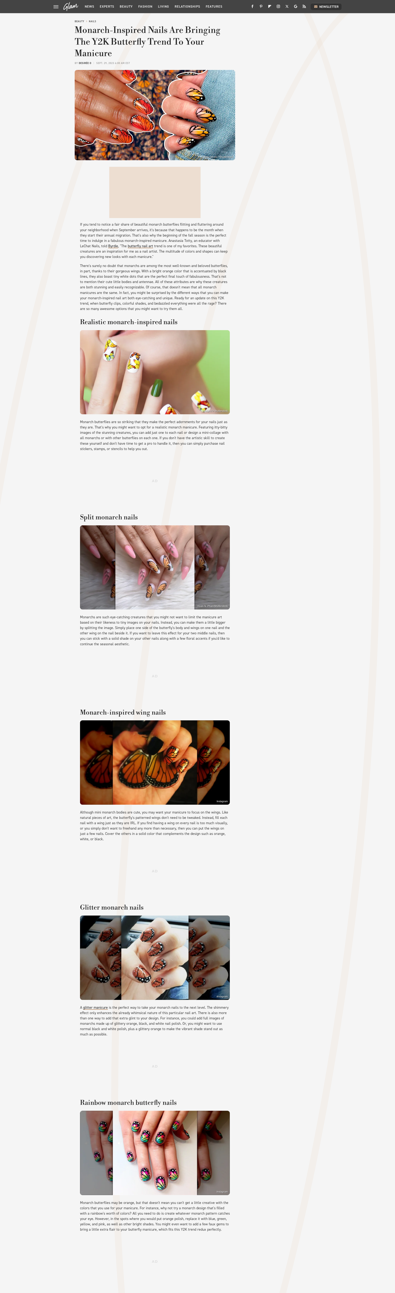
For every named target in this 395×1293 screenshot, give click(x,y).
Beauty (126, 6)
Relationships (187, 6)
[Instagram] (278, 8)
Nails (92, 21)
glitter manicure (95, 1007)
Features (214, 6)
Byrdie (113, 246)
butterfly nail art (140, 246)
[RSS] (304, 8)
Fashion (145, 6)
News (89, 6)
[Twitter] (287, 8)
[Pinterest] (261, 8)
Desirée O (85, 63)
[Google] (295, 8)
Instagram (222, 801)
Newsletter (329, 7)
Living (163, 6)
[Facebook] (252, 8)
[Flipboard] (269, 8)
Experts (107, 6)
